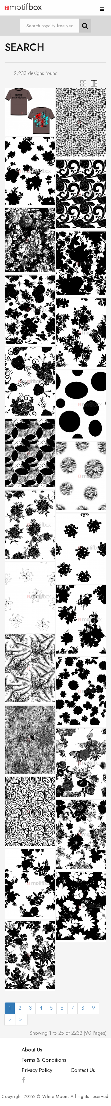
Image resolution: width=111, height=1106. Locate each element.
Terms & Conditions (44, 1060)
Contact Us (83, 1070)
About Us (32, 1049)
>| (21, 1019)
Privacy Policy (37, 1070)
